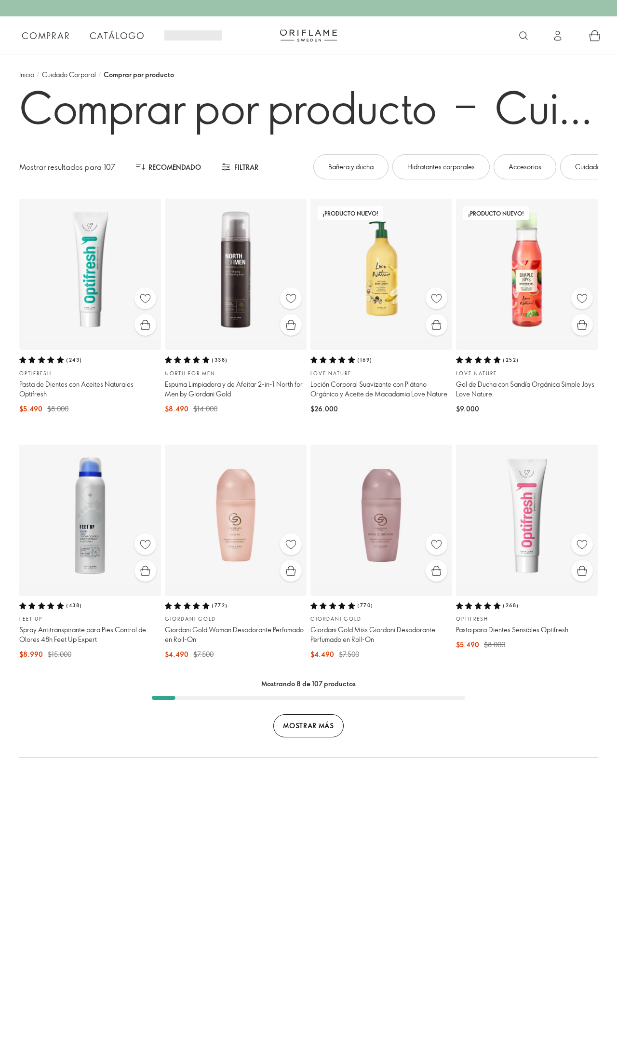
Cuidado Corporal (69, 74)
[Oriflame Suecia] (308, 35)
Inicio (26, 74)
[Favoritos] (145, 298)
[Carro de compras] (595, 36)
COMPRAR (46, 35)
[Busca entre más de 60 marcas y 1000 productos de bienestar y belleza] (523, 35)
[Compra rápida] (145, 325)
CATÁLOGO (117, 35)
